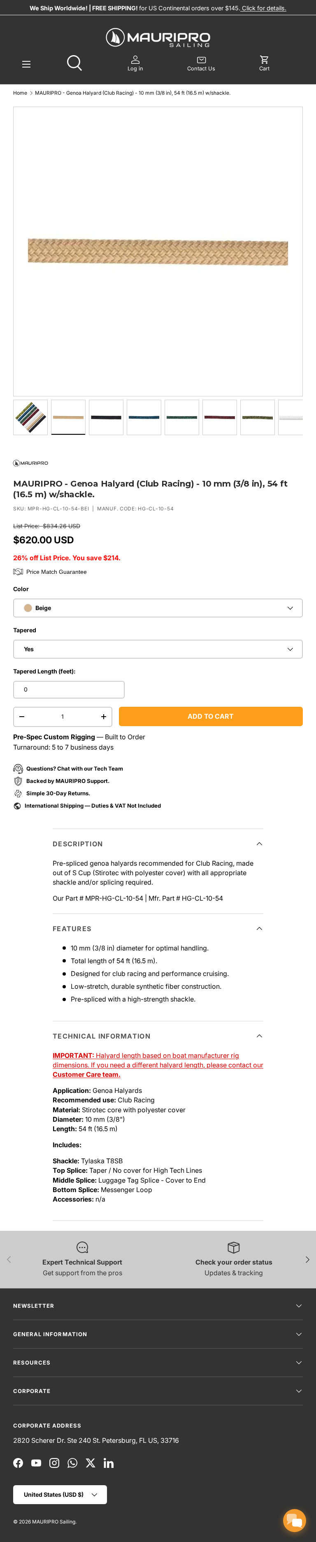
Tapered (24, 630)
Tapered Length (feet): (44, 671)
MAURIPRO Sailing (53, 1522)
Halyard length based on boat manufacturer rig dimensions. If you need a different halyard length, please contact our (158, 1064)
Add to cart (211, 716)
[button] (264, 64)
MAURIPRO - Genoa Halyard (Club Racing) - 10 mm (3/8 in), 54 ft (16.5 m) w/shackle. (132, 93)
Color (21, 588)
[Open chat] (294, 1520)
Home (20, 93)
